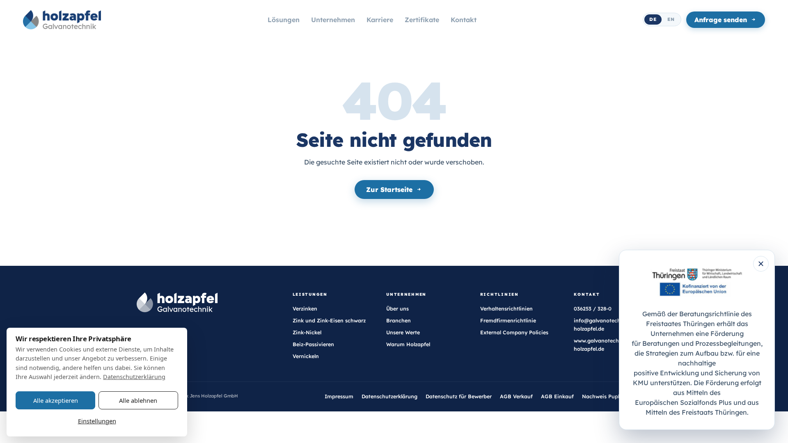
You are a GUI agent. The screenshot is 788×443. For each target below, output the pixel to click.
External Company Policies (514, 332)
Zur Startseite (389, 189)
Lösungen (284, 20)
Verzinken (305, 309)
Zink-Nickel (307, 332)
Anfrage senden (720, 20)
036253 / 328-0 (593, 309)
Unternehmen (333, 20)
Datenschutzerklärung (389, 396)
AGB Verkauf (516, 396)
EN (671, 19)
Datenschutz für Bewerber (459, 396)
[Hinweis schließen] (761, 264)
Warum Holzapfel (408, 344)
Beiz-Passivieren (313, 344)
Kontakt (463, 20)
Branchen (398, 320)
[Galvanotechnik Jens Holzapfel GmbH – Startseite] (62, 20)
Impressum (339, 396)
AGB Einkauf (557, 396)
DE (653, 19)
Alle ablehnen (138, 400)
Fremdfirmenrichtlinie (508, 320)
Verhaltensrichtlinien (506, 309)
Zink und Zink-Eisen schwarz (329, 320)
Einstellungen (97, 421)
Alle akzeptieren (55, 400)
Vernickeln (306, 356)
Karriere (380, 20)
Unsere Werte (403, 332)
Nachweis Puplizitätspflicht (616, 396)
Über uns (397, 309)
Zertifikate (422, 20)
